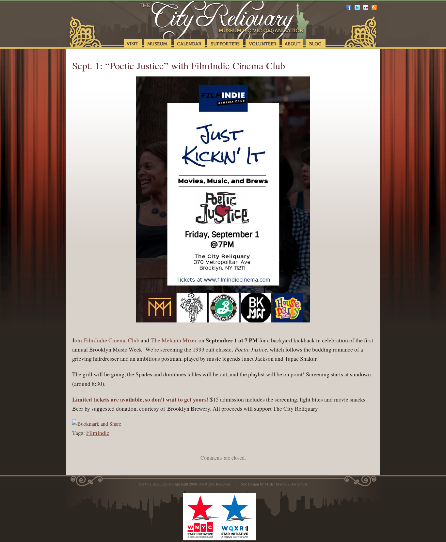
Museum (157, 44)
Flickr (365, 7)
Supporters (225, 44)
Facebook (348, 7)
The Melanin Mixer (174, 340)
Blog (316, 44)
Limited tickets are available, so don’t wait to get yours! (141, 399)
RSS (374, 7)
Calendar (189, 44)
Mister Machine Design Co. (286, 483)
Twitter (357, 7)
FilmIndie (97, 432)
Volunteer (262, 44)
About (292, 44)
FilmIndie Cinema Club (111, 340)
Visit (133, 44)
